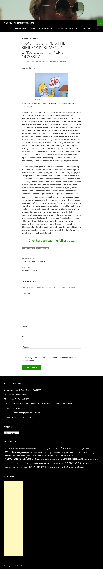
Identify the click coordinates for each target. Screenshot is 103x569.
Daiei (57, 449)
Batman (32, 448)
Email (25, 336)
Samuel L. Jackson (16, 464)
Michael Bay (33, 459)
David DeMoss (42, 61)
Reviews (25, 39)
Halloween (7, 455)
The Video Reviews (21, 28)
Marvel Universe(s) (16, 458)
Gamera (75, 453)
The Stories (97, 28)
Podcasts (69, 458)
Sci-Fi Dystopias (28, 464)
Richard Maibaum (81, 459)
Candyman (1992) (21, 394)
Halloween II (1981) (19, 408)
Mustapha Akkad (43, 459)
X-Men (75, 467)
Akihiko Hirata (8, 449)
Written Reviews (45, 28)
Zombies (81, 467)
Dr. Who (44, 452)
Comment (27, 293)
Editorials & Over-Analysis (65, 28)
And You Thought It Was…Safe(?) (20, 22)
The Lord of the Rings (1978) (22, 417)
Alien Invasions (20, 448)
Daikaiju (65, 448)
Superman (86, 463)
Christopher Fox (10, 390)
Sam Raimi (7, 464)
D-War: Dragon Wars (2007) (30, 390)
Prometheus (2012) (29, 269)
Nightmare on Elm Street (56, 459)
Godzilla (82, 452)
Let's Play (62, 455)
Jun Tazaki (47, 455)
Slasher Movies (52, 463)
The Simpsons (29, 248)
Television (33, 39)
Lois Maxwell (70, 455)
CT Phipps (8, 394)
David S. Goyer (87, 449)
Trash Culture (42, 248)
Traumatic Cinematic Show (59, 466)
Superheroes (71, 463)
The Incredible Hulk (9, 467)
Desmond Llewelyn (31, 452)
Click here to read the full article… (52, 240)
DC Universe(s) (13, 452)
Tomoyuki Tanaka (22, 467)
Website (25, 347)
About (33, 28)
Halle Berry (90, 453)
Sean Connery (38, 464)
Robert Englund (93, 459)
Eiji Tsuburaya (54, 452)
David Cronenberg (77, 449)
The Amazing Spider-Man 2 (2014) (27, 412)
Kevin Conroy (54, 455)
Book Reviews (85, 28)
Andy (6, 417)
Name (25, 326)
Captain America (51, 449)
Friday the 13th (66, 453)
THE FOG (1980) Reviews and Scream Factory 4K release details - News (31, 403)
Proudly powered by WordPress (14, 566)
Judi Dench (40, 455)
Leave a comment (59, 61)
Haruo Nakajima (18, 455)
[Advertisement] (13, 518)
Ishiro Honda (31, 455)
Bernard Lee (40, 449)
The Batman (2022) (22, 399)
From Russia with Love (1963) (33, 260)
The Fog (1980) (67, 403)
